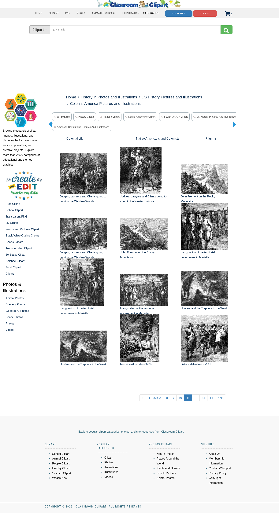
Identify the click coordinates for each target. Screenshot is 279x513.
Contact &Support (220, 468)
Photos (10, 323)
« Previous (155, 397)
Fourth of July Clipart (175, 116)
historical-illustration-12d (195, 364)
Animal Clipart (60, 458)
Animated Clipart (104, 13)
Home (38, 13)
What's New (59, 477)
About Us (214, 453)
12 (195, 397)
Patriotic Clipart (111, 116)
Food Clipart (13, 267)
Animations (111, 467)
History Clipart (86, 116)
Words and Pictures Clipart (22, 229)
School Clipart (14, 210)
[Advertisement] (139, 63)
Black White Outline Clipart (22, 235)
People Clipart (60, 463)
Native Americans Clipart (141, 116)
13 (203, 397)
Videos (10, 329)
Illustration (131, 13)
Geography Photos (17, 310)
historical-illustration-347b (135, 364)
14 (211, 397)
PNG (67, 13)
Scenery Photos (16, 304)
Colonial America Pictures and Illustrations (105, 103)
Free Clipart (13, 203)
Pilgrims (211, 138)
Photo (81, 13)
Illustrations (111, 472)
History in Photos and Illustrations (109, 97)
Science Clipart (15, 260)
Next (220, 397)
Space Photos (14, 317)
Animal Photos (15, 298)
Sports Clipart (14, 242)
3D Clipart (12, 222)
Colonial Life (75, 138)
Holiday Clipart (61, 468)
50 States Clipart (16, 254)
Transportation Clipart (19, 248)
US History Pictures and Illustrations (172, 97)
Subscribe (178, 13)
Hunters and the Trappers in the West (204, 308)
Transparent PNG (17, 216)
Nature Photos (165, 453)
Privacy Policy (218, 473)
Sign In (205, 13)
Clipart (54, 13)
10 (180, 397)
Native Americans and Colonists (157, 138)
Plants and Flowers (168, 468)
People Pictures (166, 473)
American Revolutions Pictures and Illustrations (82, 127)
